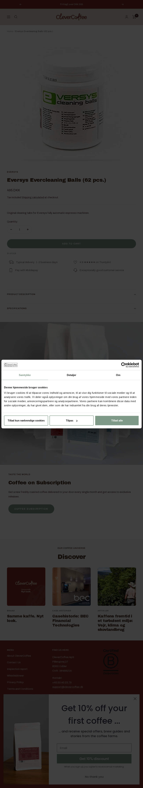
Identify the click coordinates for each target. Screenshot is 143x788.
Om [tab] (118, 374)
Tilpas (69, 420)
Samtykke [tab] (25, 374)
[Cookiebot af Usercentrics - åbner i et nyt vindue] (123, 364)
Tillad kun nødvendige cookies (26, 420)
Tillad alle (117, 420)
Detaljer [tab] (71, 374)
